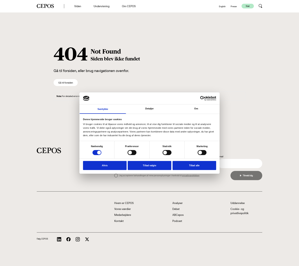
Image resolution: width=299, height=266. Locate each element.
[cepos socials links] (59, 239)
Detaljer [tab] (149, 108)
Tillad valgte (149, 165)
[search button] (260, 6)
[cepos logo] (49, 150)
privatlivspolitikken (190, 175)
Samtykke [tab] (102, 109)
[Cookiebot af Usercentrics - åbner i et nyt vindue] (202, 98)
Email (220, 156)
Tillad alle (194, 165)
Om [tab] (196, 108)
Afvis (105, 165)
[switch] (132, 152)
